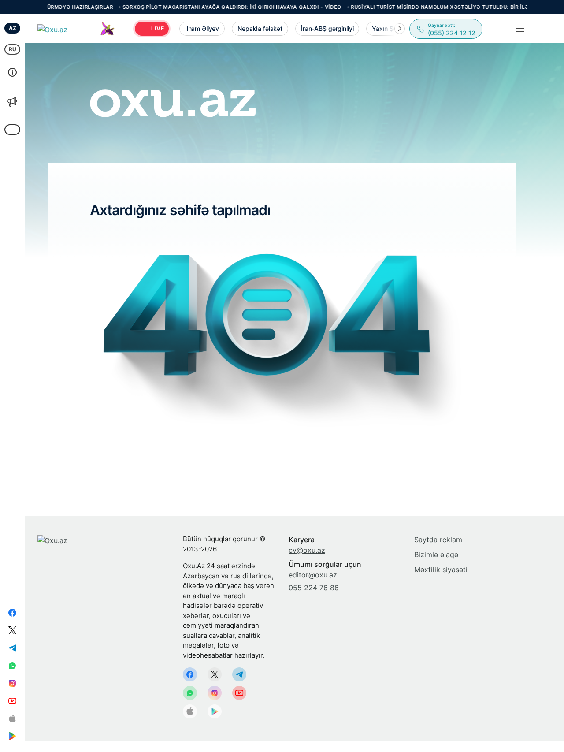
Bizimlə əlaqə (436, 554)
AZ (12, 28)
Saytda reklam (438, 539)
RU (12, 49)
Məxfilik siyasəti (441, 569)
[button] (399, 28)
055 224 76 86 (314, 587)
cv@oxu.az (307, 550)
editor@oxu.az (313, 574)
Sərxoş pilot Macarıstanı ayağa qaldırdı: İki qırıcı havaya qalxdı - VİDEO (208, 7)
